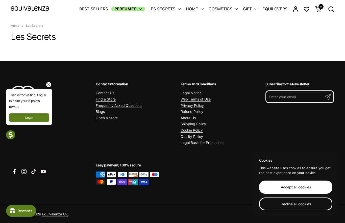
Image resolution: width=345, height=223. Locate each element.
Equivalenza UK (55, 214)
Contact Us (105, 93)
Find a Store (106, 99)
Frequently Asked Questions (119, 105)
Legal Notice (191, 93)
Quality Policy (192, 136)
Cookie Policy (192, 130)
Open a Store (107, 118)
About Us (188, 118)
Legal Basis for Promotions (202, 142)
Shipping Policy (193, 124)
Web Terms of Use (196, 99)
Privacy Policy (192, 105)
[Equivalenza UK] (30, 8)
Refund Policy (192, 111)
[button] (331, 9)
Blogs (100, 111)
